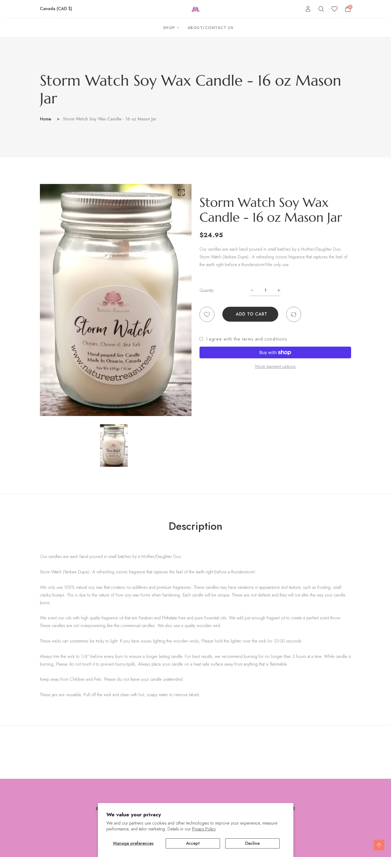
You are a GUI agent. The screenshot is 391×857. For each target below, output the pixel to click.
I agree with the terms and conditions (246, 339)
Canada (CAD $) (56, 9)
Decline (252, 843)
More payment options (275, 366)
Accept (193, 843)
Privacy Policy (204, 829)
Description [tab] (195, 526)
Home (45, 119)
